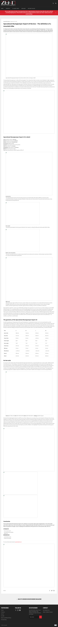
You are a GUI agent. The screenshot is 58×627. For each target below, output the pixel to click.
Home (2, 8)
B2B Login (23, 8)
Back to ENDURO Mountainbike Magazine (29, 599)
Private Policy (4, 619)
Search (2, 614)
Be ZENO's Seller (31, 8)
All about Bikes (15, 8)
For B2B (2, 616)
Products (8, 8)
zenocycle (5, 625)
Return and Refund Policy (6, 617)
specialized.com (18, 542)
